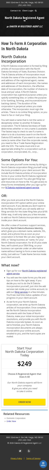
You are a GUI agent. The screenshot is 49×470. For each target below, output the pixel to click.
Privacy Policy (16, 458)
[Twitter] (20, 451)
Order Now (24, 402)
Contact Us (15, 10)
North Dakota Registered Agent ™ (24, 19)
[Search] (35, 10)
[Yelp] (29, 451)
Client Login (27, 10)
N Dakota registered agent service (22, 187)
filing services (21, 292)
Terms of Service (33, 458)
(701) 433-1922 (24, 5)
